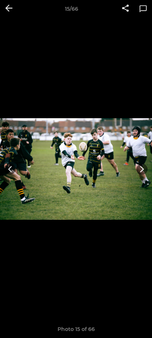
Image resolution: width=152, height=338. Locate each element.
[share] (125, 9)
